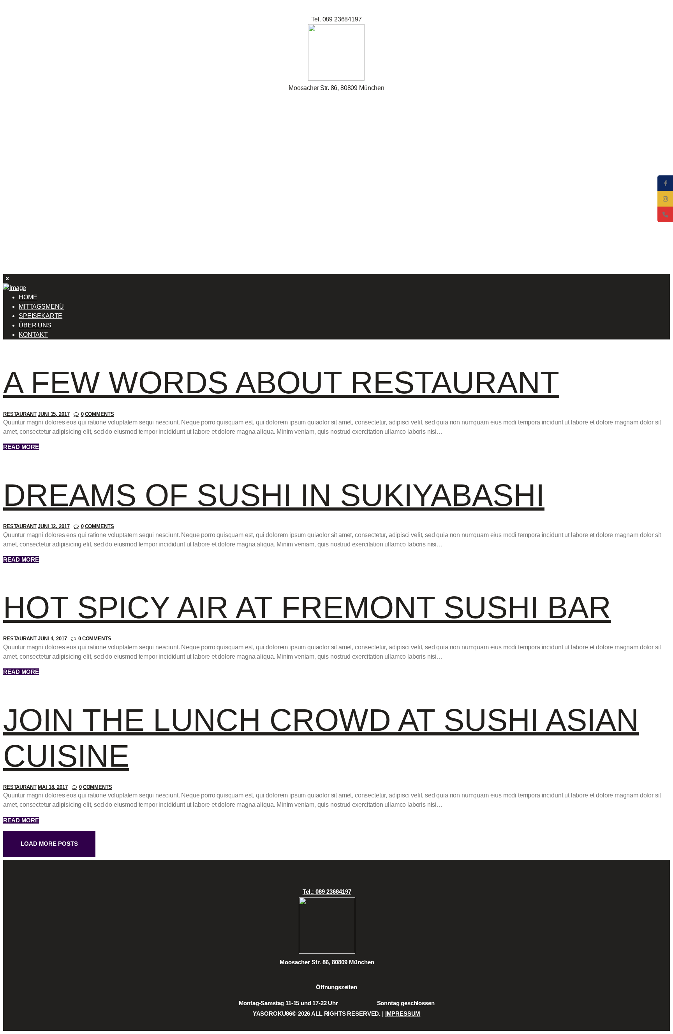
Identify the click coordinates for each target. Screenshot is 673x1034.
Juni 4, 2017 (52, 639)
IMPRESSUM (403, 1013)
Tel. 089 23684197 (336, 19)
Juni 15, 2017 (53, 414)
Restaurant (20, 414)
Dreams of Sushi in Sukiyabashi (273, 495)
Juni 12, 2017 (53, 526)
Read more (21, 447)
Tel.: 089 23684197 (327, 891)
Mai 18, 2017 (52, 787)
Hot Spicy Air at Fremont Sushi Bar (307, 607)
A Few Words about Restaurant (281, 382)
